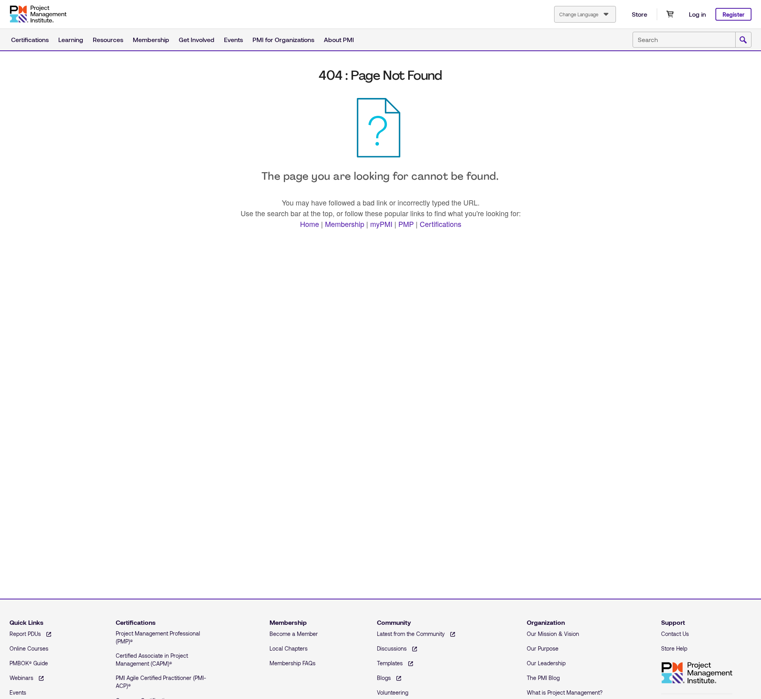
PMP (406, 224)
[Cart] (669, 14)
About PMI (339, 39)
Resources (108, 39)
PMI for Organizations (283, 39)
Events (233, 39)
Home (309, 224)
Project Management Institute (38, 14)
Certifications (30, 39)
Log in (697, 14)
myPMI (381, 224)
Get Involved (196, 39)
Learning (70, 39)
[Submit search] (743, 40)
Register (733, 14)
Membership (151, 39)
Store (639, 14)
